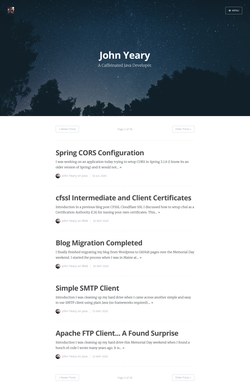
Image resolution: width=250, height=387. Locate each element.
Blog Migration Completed (99, 243)
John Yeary (69, 176)
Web (85, 221)
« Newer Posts (67, 129)
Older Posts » (183, 129)
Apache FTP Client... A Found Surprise (117, 333)
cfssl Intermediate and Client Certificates (123, 197)
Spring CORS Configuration (100, 152)
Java (85, 176)
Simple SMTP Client (87, 288)
